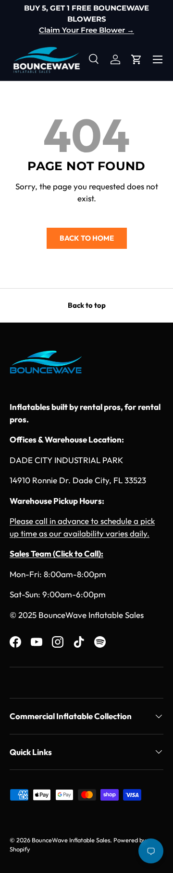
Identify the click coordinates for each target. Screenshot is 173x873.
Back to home (87, 238)
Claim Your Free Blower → (86, 30)
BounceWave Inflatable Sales (71, 840)
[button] (136, 59)
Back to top (87, 305)
